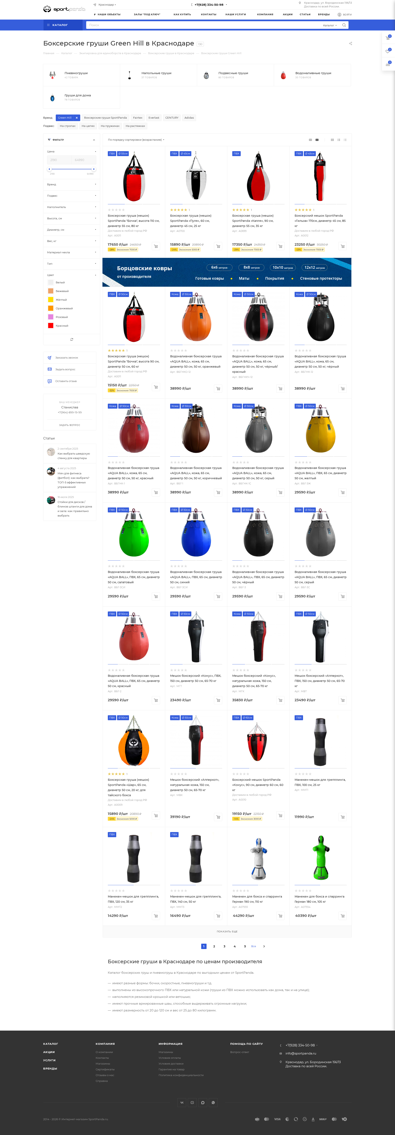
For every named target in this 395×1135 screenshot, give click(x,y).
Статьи (49, 438)
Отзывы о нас (105, 1075)
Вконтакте (181, 1102)
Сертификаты (105, 1069)
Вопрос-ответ (239, 1052)
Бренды (50, 1068)
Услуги (49, 1060)
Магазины (103, 1063)
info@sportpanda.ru (301, 1053)
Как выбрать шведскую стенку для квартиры (74, 456)
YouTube (192, 1102)
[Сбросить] (71, 339)
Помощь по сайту (246, 1043)
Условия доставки (171, 1063)
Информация (171, 1043)
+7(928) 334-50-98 (209, 5)
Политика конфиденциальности (181, 1075)
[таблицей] (345, 139)
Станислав (69, 407)
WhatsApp (213, 1102)
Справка (102, 1080)
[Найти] (344, 25)
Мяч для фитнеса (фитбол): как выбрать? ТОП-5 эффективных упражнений (73, 480)
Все (253, 946)
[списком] (339, 139)
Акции (49, 1052)
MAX (202, 1102)
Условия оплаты (170, 1057)
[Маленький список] (310, 139)
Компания (105, 1043)
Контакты (102, 1057)
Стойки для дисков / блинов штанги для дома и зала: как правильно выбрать (75, 508)
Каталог (50, 1043)
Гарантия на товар (172, 1069)
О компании (104, 1052)
